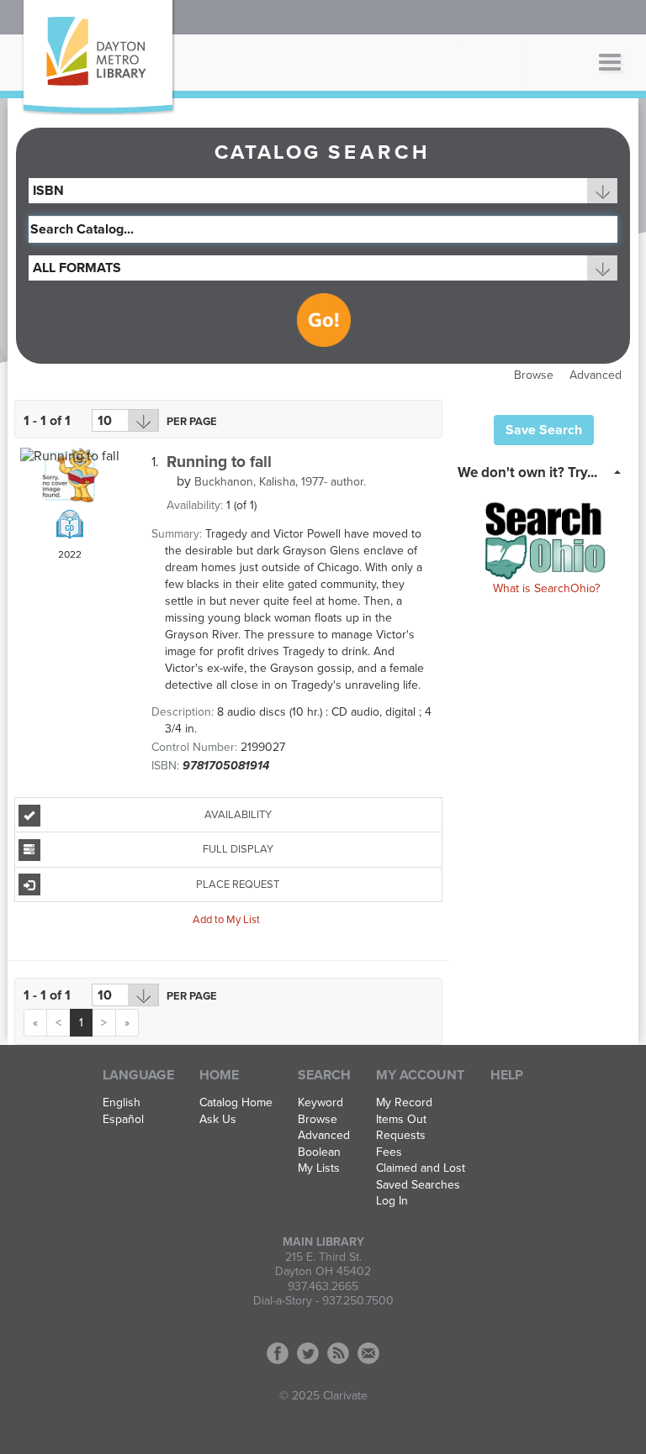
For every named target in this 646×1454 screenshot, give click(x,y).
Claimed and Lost (420, 1168)
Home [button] (219, 1075)
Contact (368, 1353)
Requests (401, 1135)
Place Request (237, 884)
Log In (392, 1201)
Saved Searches (418, 1185)
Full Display (238, 849)
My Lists (319, 1168)
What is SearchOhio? (546, 588)
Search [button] (324, 1075)
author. (280, 482)
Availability (238, 814)
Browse (533, 375)
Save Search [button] (544, 430)
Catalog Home (236, 1103)
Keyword (320, 1103)
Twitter (307, 1353)
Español (123, 1119)
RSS (338, 1353)
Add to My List (226, 919)
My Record (404, 1103)
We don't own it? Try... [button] (527, 472)
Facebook (277, 1353)
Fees (389, 1152)
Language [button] (138, 1075)
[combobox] (323, 190)
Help (506, 1075)
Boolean (319, 1152)
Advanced (595, 375)
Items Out (401, 1119)
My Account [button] (420, 1075)
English (121, 1103)
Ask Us (217, 1119)
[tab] (544, 471)
